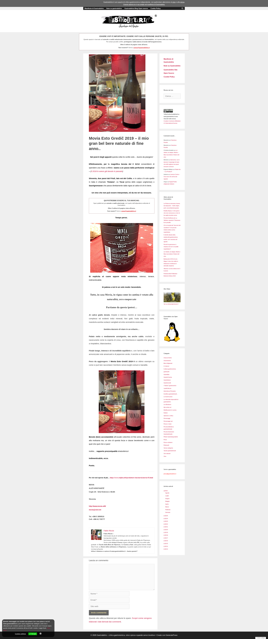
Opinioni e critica (168, 415)
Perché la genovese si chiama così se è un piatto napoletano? (171, 247)
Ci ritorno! (166, 366)
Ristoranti (166, 445)
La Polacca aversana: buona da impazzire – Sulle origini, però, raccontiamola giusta (172, 206)
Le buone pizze (168, 396)
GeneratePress (171, 635)
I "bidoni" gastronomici (170, 385)
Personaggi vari (168, 421)
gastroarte (166, 371)
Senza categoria (168, 448)
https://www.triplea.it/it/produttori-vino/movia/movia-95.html (131, 478)
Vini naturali (167, 453)
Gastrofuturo (167, 380)
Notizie (166, 413)
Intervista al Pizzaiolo (170, 391)
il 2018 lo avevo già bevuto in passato (106, 171)
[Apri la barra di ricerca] (182, 8)
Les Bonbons (167, 404)
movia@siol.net (95, 510)
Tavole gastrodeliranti (170, 450)
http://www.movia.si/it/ (97, 506)
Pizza (165, 439)
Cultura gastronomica (170, 369)
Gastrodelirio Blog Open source (136, 8)
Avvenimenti (167, 360)
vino (173, 2)
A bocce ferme (168, 358)
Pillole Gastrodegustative (171, 437)
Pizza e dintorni (168, 442)
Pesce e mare (167, 424)
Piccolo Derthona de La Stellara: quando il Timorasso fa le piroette (172, 220)
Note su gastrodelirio (114, 8)
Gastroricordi (167, 383)
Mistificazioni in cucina (170, 410)
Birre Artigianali (168, 363)
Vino (165, 456)
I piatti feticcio (167, 388)
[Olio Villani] (172, 302)
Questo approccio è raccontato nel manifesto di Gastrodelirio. (144, 4)
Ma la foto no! (167, 407)
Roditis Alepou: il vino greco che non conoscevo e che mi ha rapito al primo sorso (172, 213)
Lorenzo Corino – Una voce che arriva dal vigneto (172, 177)
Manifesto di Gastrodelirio (94, 8)
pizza (182, 2)
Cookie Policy (156, 8)
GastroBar (166, 374)
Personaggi (167, 418)
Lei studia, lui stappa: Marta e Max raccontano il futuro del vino (172, 254)
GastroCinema (168, 377)
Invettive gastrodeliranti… (171, 394)
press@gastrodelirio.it (142, 47)
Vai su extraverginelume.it (171, 304)
